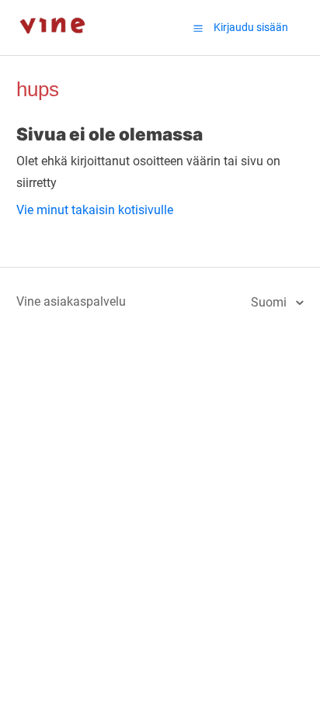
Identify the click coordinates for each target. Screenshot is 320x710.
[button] (198, 28)
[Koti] (52, 47)
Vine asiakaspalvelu (71, 301)
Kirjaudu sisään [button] (251, 27)
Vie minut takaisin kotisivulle (94, 210)
